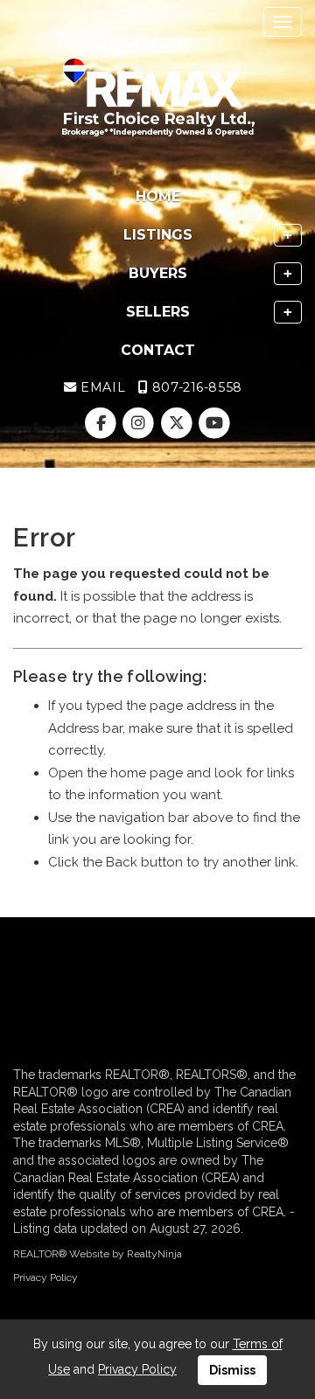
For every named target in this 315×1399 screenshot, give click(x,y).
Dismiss (232, 1370)
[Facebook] (103, 423)
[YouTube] (214, 423)
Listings (157, 234)
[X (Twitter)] (178, 423)
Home (158, 196)
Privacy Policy (45, 1277)
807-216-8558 (195, 387)
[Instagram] (140, 423)
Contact (158, 350)
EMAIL (101, 387)
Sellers (158, 311)
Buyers (158, 273)
